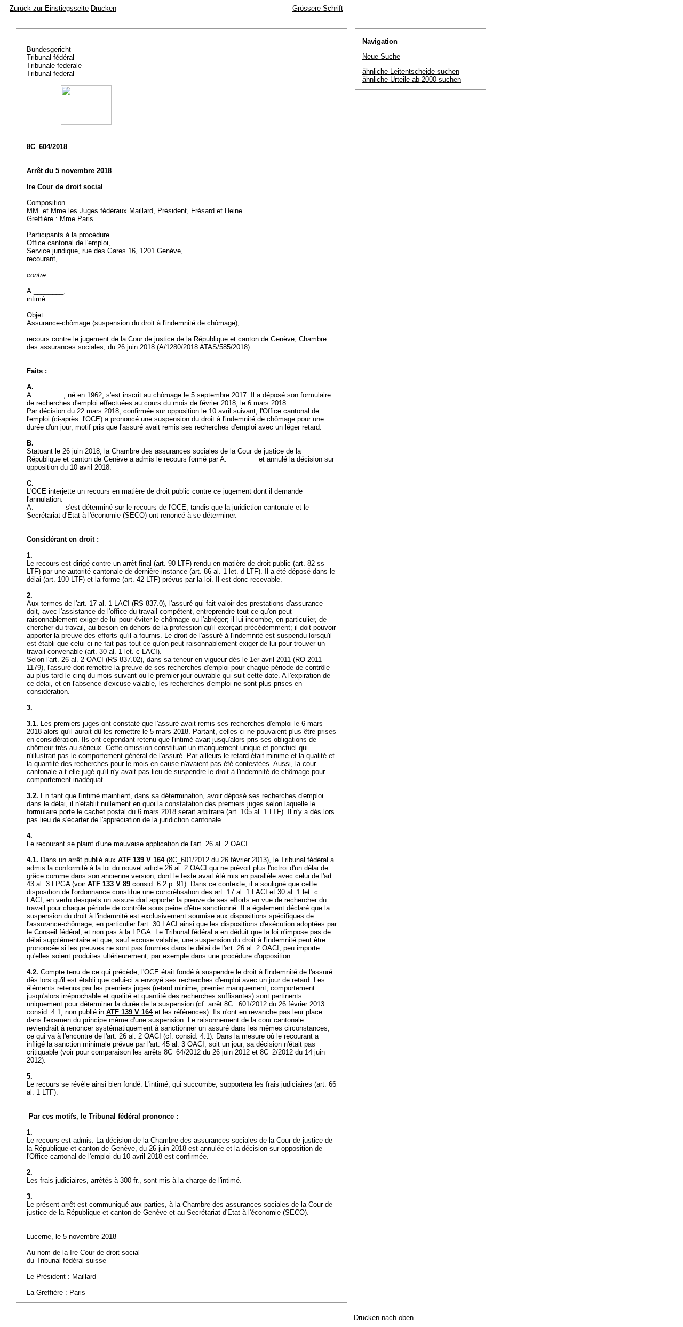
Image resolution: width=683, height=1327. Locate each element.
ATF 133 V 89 (109, 884)
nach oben (398, 1318)
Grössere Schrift (317, 8)
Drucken (103, 8)
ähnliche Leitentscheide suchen (410, 71)
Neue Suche (381, 56)
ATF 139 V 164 (141, 860)
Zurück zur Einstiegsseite (49, 8)
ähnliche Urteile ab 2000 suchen (411, 79)
